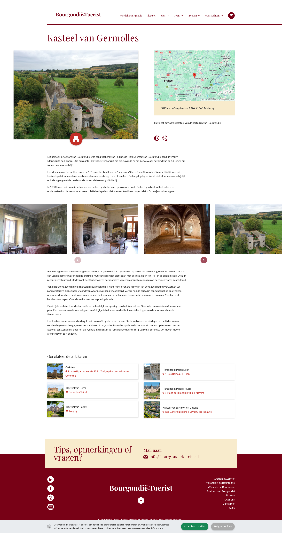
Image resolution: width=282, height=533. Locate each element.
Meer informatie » (154, 528)
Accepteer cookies (194, 526)
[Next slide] (203, 260)
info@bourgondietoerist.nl (174, 456)
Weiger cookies (223, 526)
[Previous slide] (77, 260)
